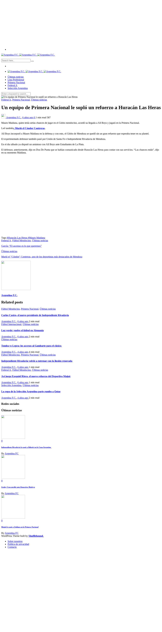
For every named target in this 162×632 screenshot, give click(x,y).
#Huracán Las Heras (17, 237)
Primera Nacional (16, 82)
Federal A (12, 85)
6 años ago (28, 117)
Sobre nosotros (15, 541)
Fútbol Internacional (11, 324)
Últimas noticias (16, 76)
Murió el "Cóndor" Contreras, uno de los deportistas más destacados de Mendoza (41, 256)
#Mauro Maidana (36, 237)
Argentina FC (12, 453)
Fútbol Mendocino (21, 240)
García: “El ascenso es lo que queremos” (21, 246)
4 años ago (23, 352)
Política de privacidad (18, 544)
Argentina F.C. (13, 117)
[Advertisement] (81, 23)
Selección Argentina (18, 88)
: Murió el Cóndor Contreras (29, 128)
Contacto (12, 547)
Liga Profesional (16, 79)
